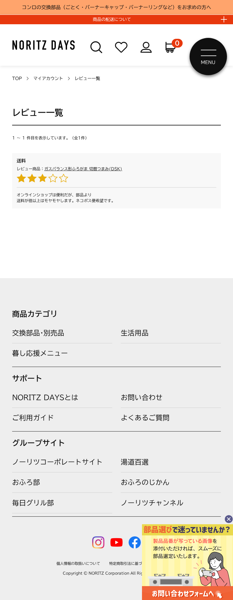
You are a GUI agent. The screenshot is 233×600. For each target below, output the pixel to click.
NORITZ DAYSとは (45, 397)
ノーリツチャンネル (152, 502)
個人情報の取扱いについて (78, 563)
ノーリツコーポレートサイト (57, 461)
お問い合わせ (142, 397)
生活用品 (135, 332)
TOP (17, 78)
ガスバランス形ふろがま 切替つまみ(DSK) (83, 169)
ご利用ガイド (33, 417)
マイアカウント (48, 78)
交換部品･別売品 (38, 332)
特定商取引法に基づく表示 (131, 563)
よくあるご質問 (145, 417)
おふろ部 (26, 482)
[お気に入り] (121, 47)
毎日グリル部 (33, 502)
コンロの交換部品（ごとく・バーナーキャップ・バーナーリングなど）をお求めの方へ (116, 7)
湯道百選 (135, 461)
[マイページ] (146, 47)
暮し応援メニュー (40, 353)
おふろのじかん (145, 482)
